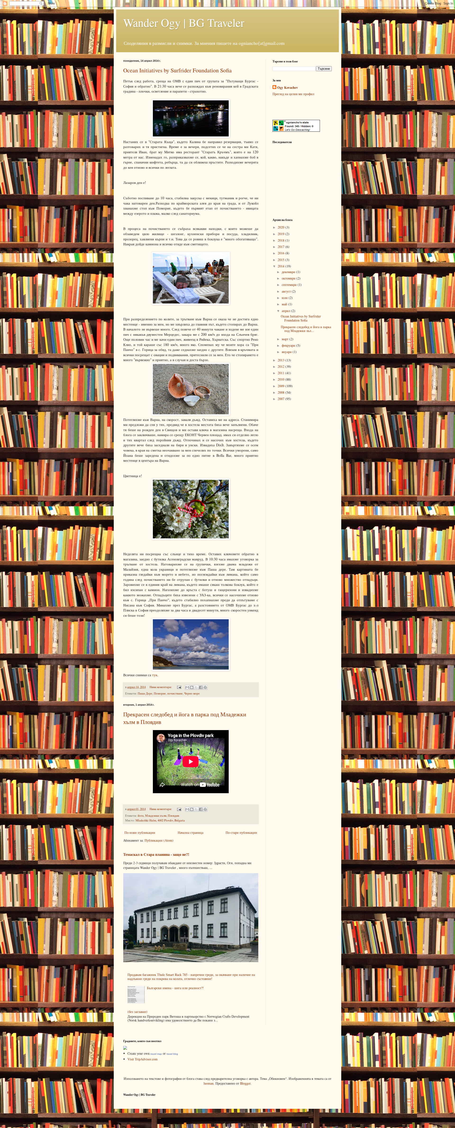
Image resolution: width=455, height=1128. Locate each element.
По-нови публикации (139, 832)
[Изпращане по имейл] (187, 687)
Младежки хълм (155, 816)
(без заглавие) (137, 1011)
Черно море (192, 693)
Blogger (245, 1083)
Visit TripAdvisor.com (142, 1059)
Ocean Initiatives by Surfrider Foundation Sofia (177, 70)
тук (154, 674)
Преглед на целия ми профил (293, 94)
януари (287, 352)
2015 (281, 259)
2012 (281, 366)
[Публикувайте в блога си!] (191, 687)
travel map (156, 1054)
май (285, 304)
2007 (281, 398)
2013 (281, 360)
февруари (289, 345)
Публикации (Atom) (159, 840)
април (286, 310)
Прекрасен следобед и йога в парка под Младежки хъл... (306, 329)
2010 (281, 379)
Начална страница (190, 832)
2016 (281, 253)
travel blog (172, 1054)
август (287, 291)
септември (290, 284)
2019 (281, 234)
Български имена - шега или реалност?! (175, 988)
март (285, 339)
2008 (281, 392)
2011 (281, 373)
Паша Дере (145, 693)
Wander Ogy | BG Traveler (183, 22)
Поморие (160, 693)
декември (289, 272)
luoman (209, 1083)
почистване (175, 693)
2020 (281, 227)
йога (141, 816)
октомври (289, 278)
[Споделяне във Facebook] (200, 687)
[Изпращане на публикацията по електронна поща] (179, 687)
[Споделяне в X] (196, 687)
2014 (281, 266)
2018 (281, 240)
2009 (281, 386)
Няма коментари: (161, 687)
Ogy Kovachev (287, 87)
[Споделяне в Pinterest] (205, 687)
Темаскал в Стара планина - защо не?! (156, 854)
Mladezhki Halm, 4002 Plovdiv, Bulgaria (160, 820)
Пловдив (173, 816)
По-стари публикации (241, 832)
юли (285, 297)
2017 (281, 246)
